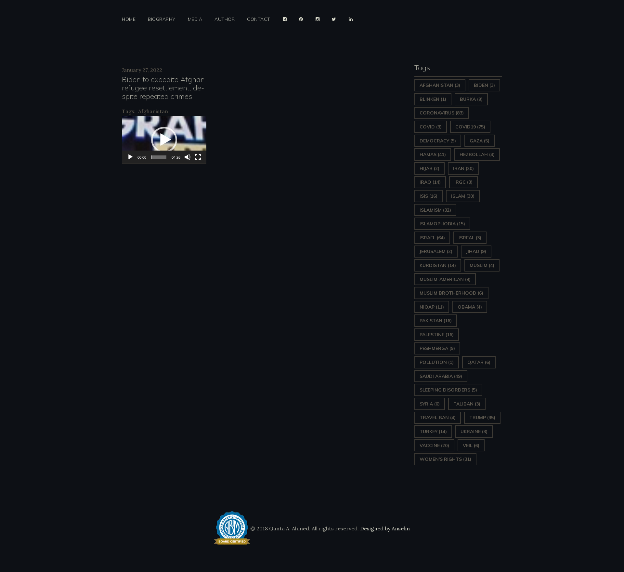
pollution (437, 362)
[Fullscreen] (198, 157)
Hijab (429, 168)
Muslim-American (445, 279)
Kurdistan (438, 265)
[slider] (158, 157)
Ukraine (474, 431)
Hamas (433, 154)
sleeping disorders (448, 390)
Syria (430, 404)
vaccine (434, 445)
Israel (432, 238)
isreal (470, 238)
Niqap (432, 307)
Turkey (433, 431)
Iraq (430, 182)
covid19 (470, 127)
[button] (164, 140)
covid (431, 127)
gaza (479, 141)
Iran (463, 168)
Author (224, 19)
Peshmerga (437, 348)
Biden (484, 85)
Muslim (482, 265)
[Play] (130, 157)
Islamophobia (442, 224)
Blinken (433, 99)
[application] (164, 140)
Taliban (466, 404)
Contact (258, 19)
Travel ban (438, 417)
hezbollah (477, 154)
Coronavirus (442, 113)
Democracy (438, 141)
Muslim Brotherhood (451, 293)
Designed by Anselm (384, 528)
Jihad (476, 251)
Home (129, 19)
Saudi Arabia (441, 376)
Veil (471, 445)
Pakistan (436, 321)
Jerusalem (436, 251)
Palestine (437, 335)
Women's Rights (445, 459)
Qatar (478, 362)
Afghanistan (153, 111)
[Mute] (187, 157)
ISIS (428, 196)
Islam (462, 196)
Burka (471, 99)
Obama (470, 307)
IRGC (463, 182)
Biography (162, 19)
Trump (482, 417)
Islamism (435, 210)
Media (195, 19)
